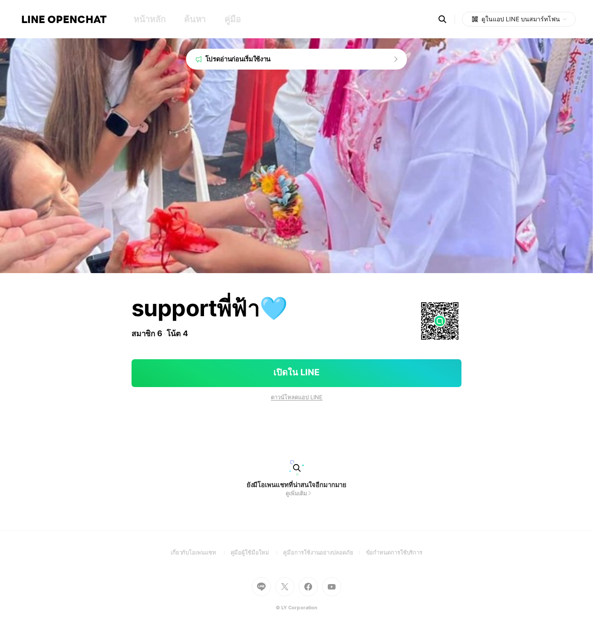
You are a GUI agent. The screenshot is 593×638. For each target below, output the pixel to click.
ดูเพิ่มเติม (296, 493)
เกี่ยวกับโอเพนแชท (201, 552)
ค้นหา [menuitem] (195, 19)
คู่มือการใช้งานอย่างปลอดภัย (324, 552)
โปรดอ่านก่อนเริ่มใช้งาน (238, 59)
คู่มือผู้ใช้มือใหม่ (257, 552)
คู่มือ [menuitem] (232, 19)
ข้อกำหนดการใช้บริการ (394, 552)
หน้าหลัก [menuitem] (149, 19)
